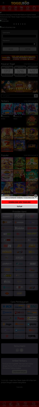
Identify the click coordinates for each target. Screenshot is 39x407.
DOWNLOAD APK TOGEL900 (19, 202)
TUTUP (19, 206)
